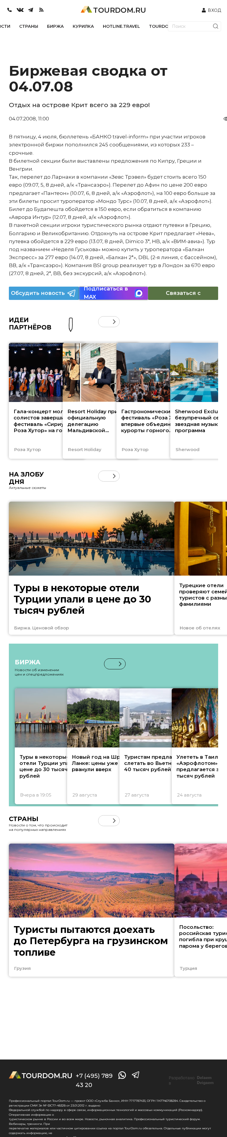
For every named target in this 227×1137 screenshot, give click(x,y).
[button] (103, 321)
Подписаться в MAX (106, 293)
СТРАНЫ (28, 26)
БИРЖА (55, 26)
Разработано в (191, 1080)
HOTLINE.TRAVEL (121, 26)
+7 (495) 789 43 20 (94, 1080)
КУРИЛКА (83, 26)
